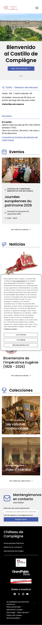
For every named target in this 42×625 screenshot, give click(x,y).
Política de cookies (14, 615)
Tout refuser (20, 340)
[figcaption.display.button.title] (39, 182)
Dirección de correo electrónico (17, 508)
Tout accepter (21, 335)
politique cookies (10, 329)
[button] (37, 8)
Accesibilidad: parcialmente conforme (18, 603)
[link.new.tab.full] (21, 563)
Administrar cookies (15, 610)
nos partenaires (19, 281)
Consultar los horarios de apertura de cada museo (20, 138)
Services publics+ (14, 618)
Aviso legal (11, 612)
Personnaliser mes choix (20, 345)
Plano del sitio (22, 612)
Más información (19, 68)
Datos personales (14, 607)
